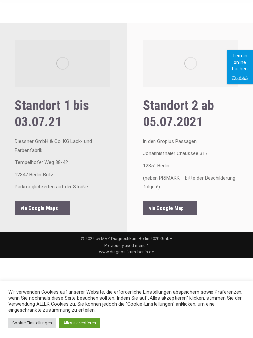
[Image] (62, 63)
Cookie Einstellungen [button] (32, 323)
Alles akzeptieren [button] (79, 323)
